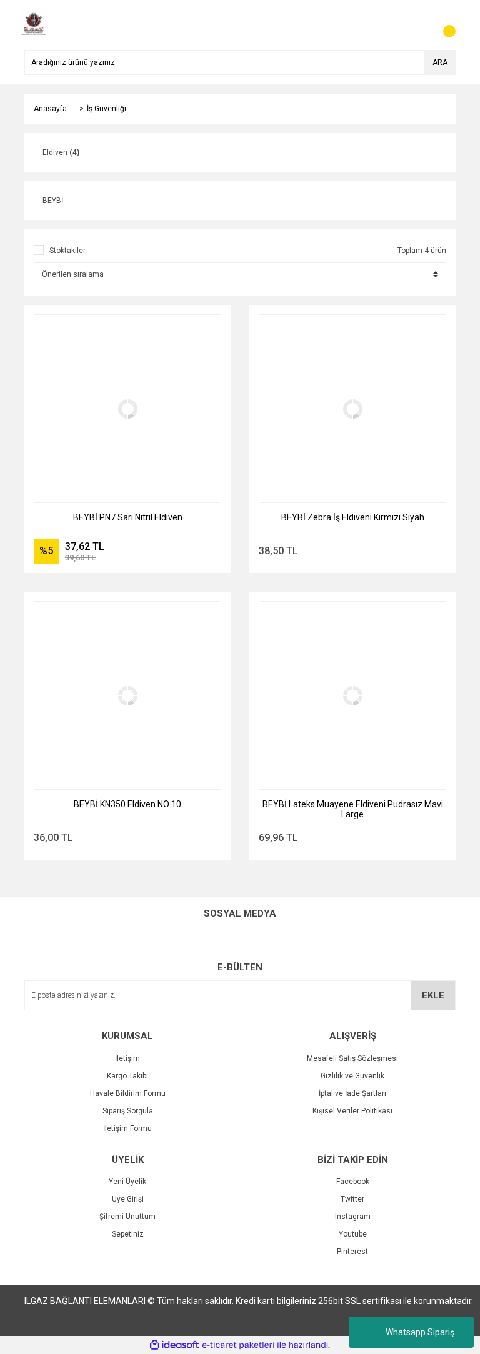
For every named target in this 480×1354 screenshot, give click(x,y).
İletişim (127, 1058)
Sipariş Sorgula (127, 1111)
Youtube (353, 1234)
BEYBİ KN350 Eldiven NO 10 (127, 804)
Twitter (352, 1199)
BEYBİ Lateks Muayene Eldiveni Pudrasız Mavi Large (352, 809)
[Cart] (443, 24)
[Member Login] (418, 24)
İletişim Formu (127, 1128)
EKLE (433, 995)
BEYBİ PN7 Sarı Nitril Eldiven (127, 517)
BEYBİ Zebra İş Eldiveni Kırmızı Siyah (352, 517)
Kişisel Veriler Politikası (352, 1111)
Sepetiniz (128, 1234)
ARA (440, 62)
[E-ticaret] (238, 1345)
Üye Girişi (128, 1199)
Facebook (352, 1181)
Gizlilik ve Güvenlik (352, 1076)
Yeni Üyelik (127, 1181)
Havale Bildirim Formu (128, 1093)
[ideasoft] (174, 1345)
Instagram (353, 1216)
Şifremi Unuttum (127, 1216)
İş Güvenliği (106, 108)
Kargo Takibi (127, 1076)
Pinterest (352, 1251)
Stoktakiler (67, 250)
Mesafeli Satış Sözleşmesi (352, 1058)
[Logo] (33, 24)
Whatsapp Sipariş (420, 1332)
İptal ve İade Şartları (352, 1093)
